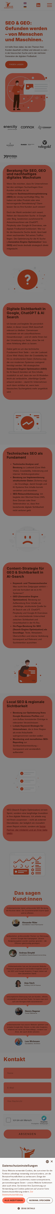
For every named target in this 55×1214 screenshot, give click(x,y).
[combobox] (47, 1161)
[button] (27, 1208)
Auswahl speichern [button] (39, 1200)
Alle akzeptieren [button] (14, 1200)
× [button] (51, 1161)
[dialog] (27, 1186)
